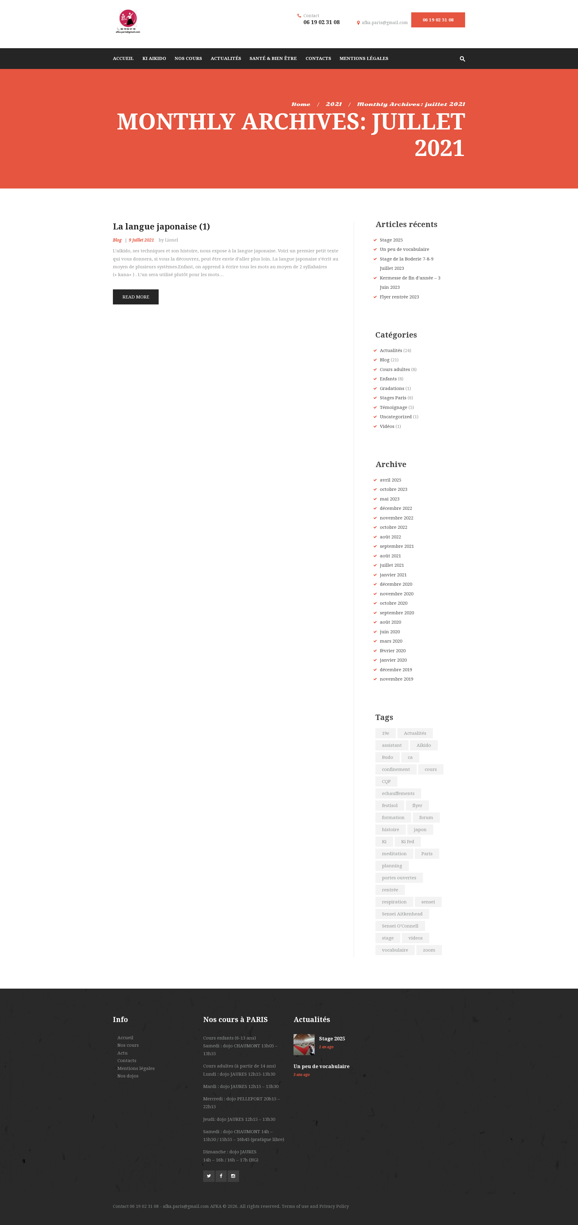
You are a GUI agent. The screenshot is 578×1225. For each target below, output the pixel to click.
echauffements (398, 793)
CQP (386, 781)
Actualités (391, 350)
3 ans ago (302, 1075)
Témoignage (393, 407)
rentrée (390, 890)
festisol (390, 805)
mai (389, 499)
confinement (396, 769)
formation (393, 817)
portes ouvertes (399, 878)
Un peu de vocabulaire (404, 249)
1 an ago (326, 1047)
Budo (387, 757)
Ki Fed (407, 841)
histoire (390, 829)
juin (390, 631)
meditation (394, 853)
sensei (428, 902)
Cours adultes (395, 369)
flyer (417, 805)
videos (416, 938)
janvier (393, 575)
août (390, 537)
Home (300, 104)
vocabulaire (395, 950)
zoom (429, 950)
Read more (136, 297)
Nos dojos (127, 1076)
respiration (394, 902)
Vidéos (387, 426)
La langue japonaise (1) (161, 226)
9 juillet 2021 (141, 240)
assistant (392, 745)
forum (426, 817)
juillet (392, 565)
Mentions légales (136, 1068)
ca (410, 757)
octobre (393, 489)
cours (431, 769)
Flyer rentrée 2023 (399, 297)
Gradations (392, 388)
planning (392, 865)
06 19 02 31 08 (438, 20)
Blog (117, 240)
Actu (122, 1053)
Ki (384, 841)
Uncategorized (396, 416)
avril (390, 480)
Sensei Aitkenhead (402, 914)
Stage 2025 (391, 240)
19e (385, 733)
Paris (427, 853)
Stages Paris (393, 398)
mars (391, 641)
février (393, 650)
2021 (333, 104)
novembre (396, 518)
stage (388, 938)
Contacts (126, 1060)
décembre (396, 508)
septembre (397, 546)
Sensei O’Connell (400, 926)
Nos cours (128, 1045)
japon (420, 829)
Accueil (125, 1037)
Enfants (388, 379)
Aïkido (424, 745)
